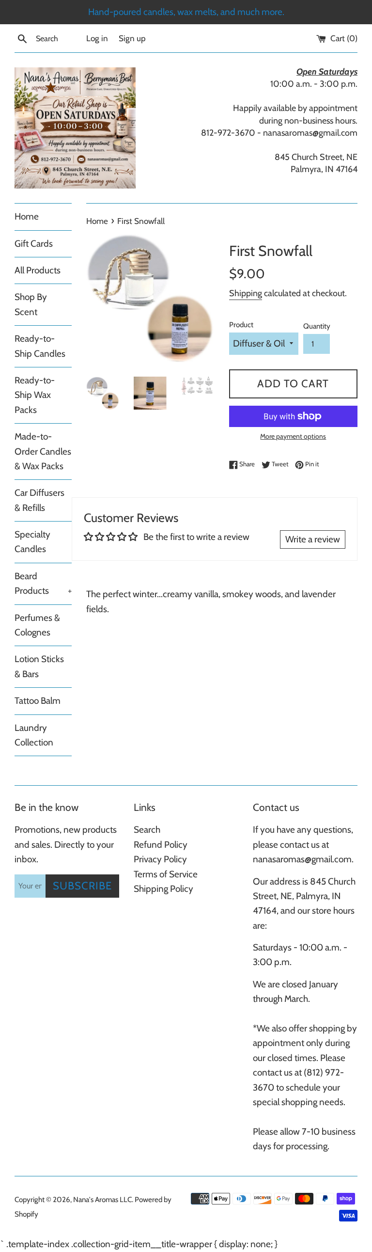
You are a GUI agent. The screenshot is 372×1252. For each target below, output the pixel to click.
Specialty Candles (32, 542)
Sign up (132, 38)
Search (147, 829)
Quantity (316, 326)
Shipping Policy (163, 888)
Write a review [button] (312, 539)
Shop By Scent (31, 304)
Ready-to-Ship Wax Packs (35, 395)
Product (241, 324)
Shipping (245, 293)
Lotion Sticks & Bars (39, 666)
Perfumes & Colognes (37, 625)
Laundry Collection (34, 735)
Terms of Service (166, 874)
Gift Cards (34, 243)
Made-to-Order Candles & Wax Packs (43, 451)
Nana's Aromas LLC (102, 1199)
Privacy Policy (160, 859)
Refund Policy (160, 844)
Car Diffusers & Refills (39, 500)
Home (27, 216)
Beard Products (43, 583)
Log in (97, 38)
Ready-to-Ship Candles (40, 346)
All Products (38, 270)
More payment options (293, 436)
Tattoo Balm (38, 700)
